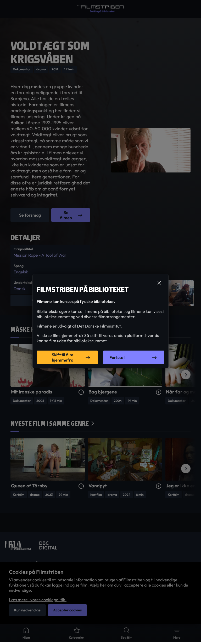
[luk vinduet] (159, 283)
